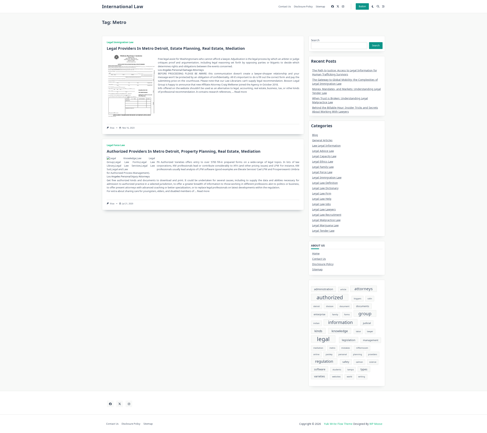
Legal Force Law (116, 145)
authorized (330, 297)
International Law (122, 6)
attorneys (363, 288)
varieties (319, 376)
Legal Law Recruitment (326, 214)
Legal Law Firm (321, 193)
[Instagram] (343, 6)
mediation (318, 348)
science (372, 362)
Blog (315, 135)
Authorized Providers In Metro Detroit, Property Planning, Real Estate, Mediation (183, 151)
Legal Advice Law (323, 151)
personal (342, 354)
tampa (350, 369)
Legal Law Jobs (321, 204)
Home (316, 253)
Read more (240, 91)
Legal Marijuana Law (325, 225)
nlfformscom (362, 348)
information (340, 322)
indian (316, 323)
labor (358, 331)
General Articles (322, 140)
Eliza (112, 127)
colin (370, 298)
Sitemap (320, 6)
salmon (359, 362)
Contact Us (285, 6)
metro (332, 348)
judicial (367, 323)
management (370, 340)
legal (323, 339)
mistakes (345, 348)
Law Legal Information (326, 145)
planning (357, 354)
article (343, 289)
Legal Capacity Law (324, 156)
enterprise (319, 314)
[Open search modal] (378, 6)
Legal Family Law (323, 167)
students (337, 369)
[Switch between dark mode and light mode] (373, 6)
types (363, 369)
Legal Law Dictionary (325, 188)
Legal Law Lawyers (324, 209)
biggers (357, 298)
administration (323, 289)
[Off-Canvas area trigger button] (383, 6)
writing (361, 376)
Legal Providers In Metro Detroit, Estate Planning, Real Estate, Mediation (176, 48)
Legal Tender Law (323, 230)
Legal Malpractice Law (326, 220)
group (365, 313)
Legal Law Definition (325, 183)
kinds (318, 331)
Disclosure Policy (303, 6)
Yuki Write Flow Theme (338, 424)
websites (336, 376)
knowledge (340, 331)
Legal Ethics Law (322, 161)
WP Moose (375, 424)
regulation (324, 361)
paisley (329, 354)
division (329, 306)
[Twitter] (338, 6)
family (335, 314)
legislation (348, 340)
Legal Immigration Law (120, 42)
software (319, 369)
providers (372, 354)
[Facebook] (332, 6)
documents (362, 306)
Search (315, 40)
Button (362, 6)
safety (345, 361)
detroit (316, 306)
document (344, 306)
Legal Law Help (321, 199)
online (316, 354)
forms (347, 314)
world (349, 376)
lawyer (370, 331)
